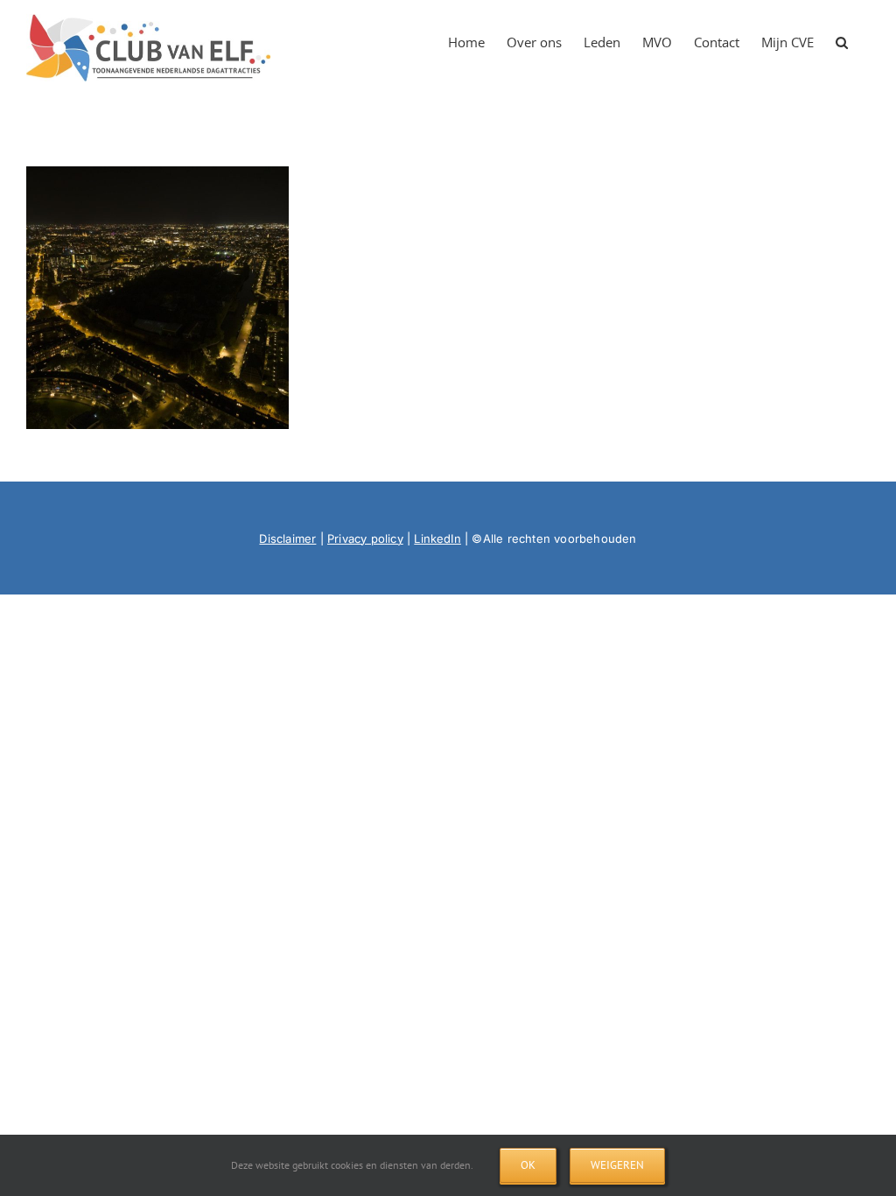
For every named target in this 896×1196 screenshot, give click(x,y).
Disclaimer (287, 538)
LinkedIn (437, 538)
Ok (528, 1164)
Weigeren (617, 1164)
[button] (842, 37)
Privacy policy (365, 538)
